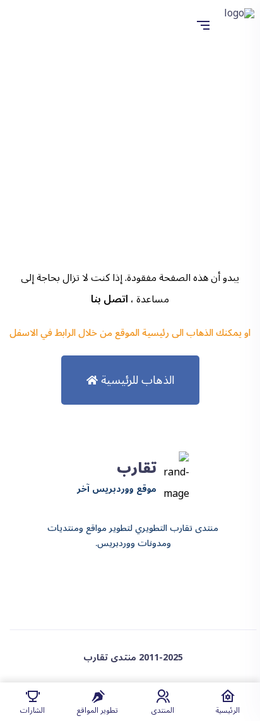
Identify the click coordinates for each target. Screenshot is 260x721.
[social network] (144, 584)
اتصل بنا (109, 299)
